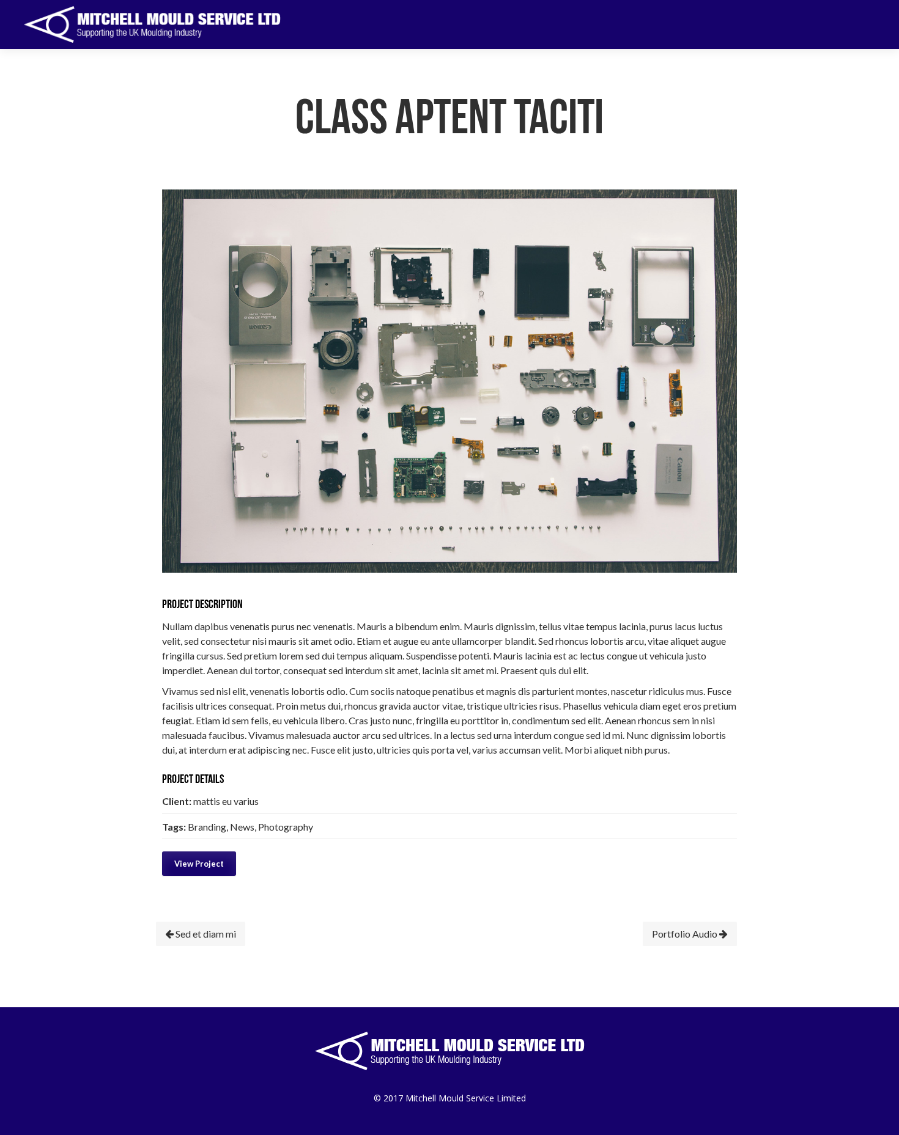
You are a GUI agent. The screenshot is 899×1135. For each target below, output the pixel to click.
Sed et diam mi (205, 933)
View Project (199, 864)
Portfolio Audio (685, 933)
